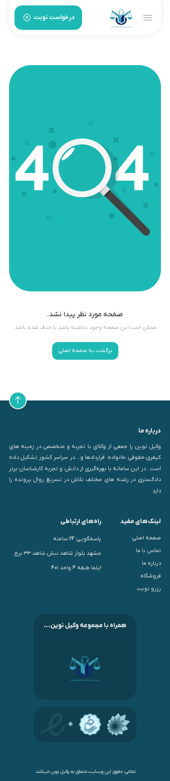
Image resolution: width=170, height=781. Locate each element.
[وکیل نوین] (121, 17)
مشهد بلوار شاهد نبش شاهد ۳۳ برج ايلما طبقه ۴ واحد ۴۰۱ (57, 560)
